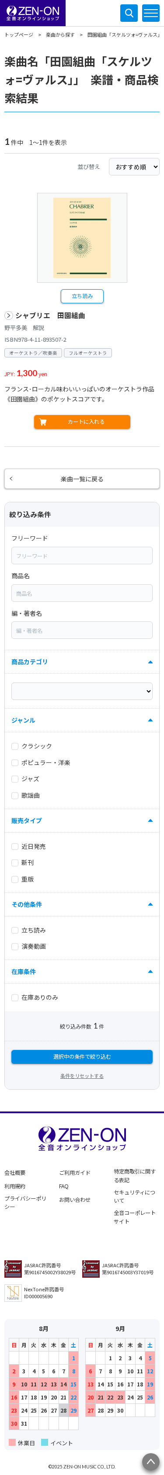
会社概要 (14, 1173)
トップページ (18, 34)
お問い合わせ (75, 1200)
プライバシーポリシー (25, 1202)
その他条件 (26, 904)
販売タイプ (26, 820)
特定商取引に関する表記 (135, 1175)
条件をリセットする (82, 1075)
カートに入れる (86, 421)
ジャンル (23, 720)
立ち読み (82, 296)
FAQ (64, 1186)
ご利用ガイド (75, 1173)
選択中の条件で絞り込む (82, 1056)
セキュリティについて (134, 1196)
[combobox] (82, 555)
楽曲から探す (60, 34)
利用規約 (14, 1186)
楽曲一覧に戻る (82, 478)
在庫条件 (23, 971)
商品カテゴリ (29, 661)
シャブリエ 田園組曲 (50, 315)
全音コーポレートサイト (135, 1217)
